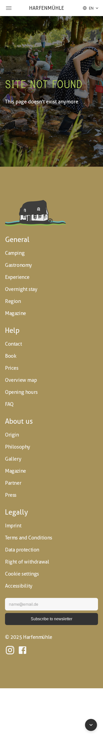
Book (10, 356)
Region (13, 301)
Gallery (13, 459)
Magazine (15, 313)
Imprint (13, 526)
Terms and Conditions (28, 538)
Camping (14, 253)
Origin (12, 435)
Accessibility (18, 586)
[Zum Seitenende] (91, 725)
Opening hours (21, 392)
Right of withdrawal (27, 562)
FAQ (9, 404)
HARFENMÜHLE (46, 8)
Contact (13, 344)
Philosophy (17, 447)
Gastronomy (18, 265)
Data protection (22, 550)
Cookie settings (22, 574)
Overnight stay (21, 289)
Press (10, 495)
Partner (13, 483)
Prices (11, 368)
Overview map (21, 380)
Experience (17, 277)
